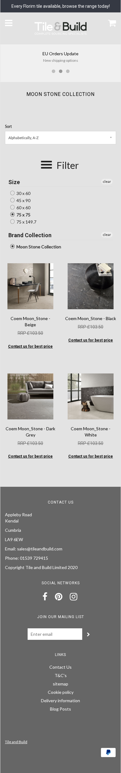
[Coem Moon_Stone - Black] (91, 285)
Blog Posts (60, 709)
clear (107, 181)
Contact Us (60, 667)
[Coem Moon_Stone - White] (91, 396)
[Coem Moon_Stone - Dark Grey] (30, 396)
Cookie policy (61, 692)
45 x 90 (23, 200)
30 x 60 (23, 193)
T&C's (61, 675)
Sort (8, 126)
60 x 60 (23, 207)
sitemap (60, 683)
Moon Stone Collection (38, 246)
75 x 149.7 (26, 221)
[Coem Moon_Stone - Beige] (30, 285)
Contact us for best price (30, 346)
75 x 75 (23, 214)
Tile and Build (16, 741)
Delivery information (60, 700)
